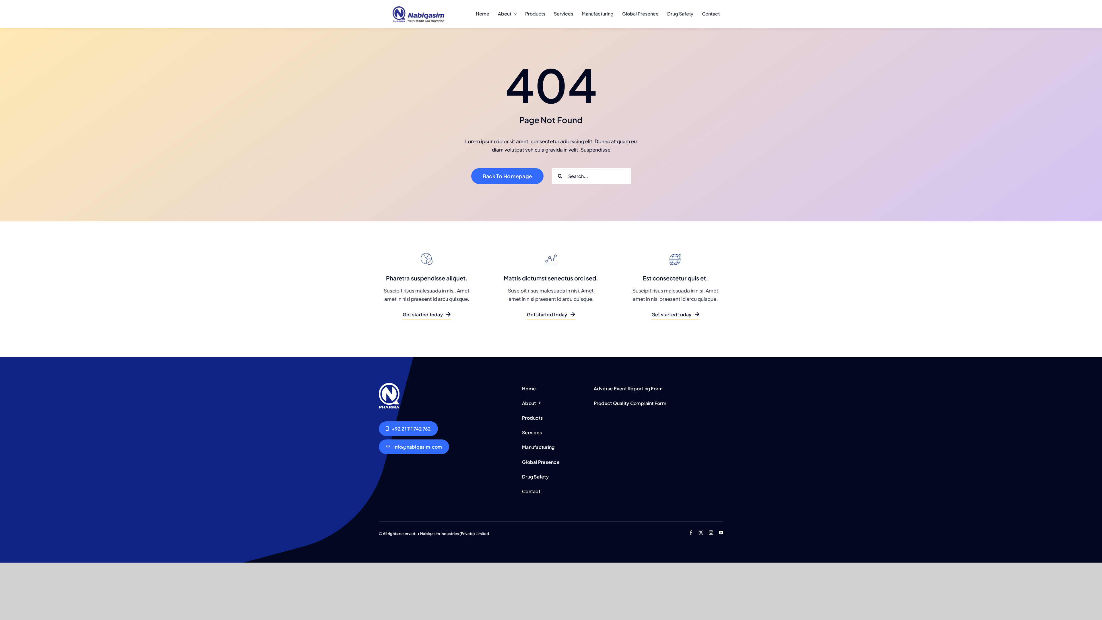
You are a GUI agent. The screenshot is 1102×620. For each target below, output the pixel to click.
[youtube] (721, 532)
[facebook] (691, 532)
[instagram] (711, 532)
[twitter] (701, 532)
